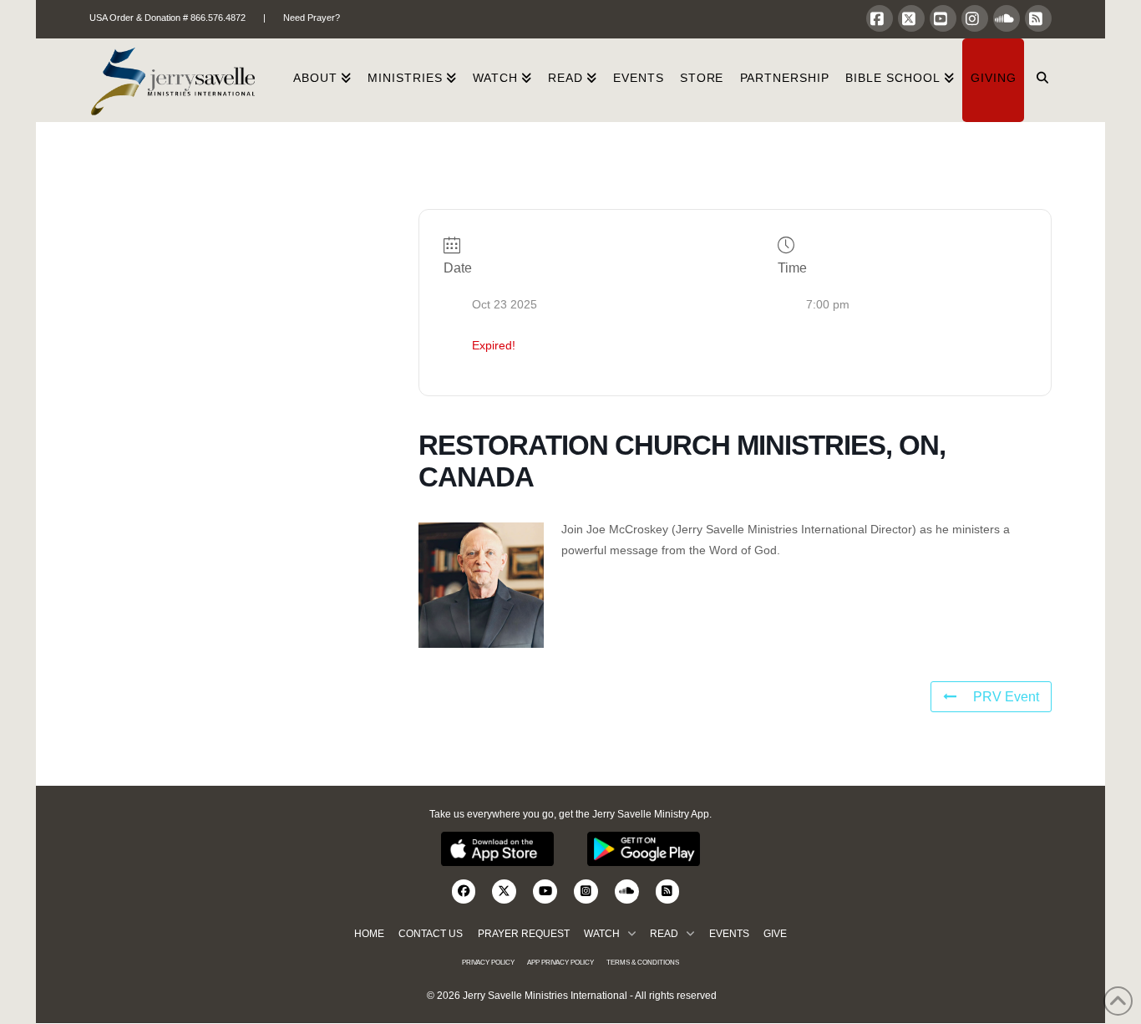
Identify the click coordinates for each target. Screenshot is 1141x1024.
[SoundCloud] (1006, 18)
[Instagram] (974, 18)
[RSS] (1038, 18)
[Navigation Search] (1038, 80)
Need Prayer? (311, 18)
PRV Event (1006, 697)
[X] (911, 18)
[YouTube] (943, 18)
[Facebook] (879, 18)
